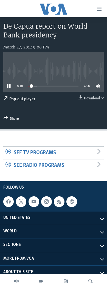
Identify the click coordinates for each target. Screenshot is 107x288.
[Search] (90, 281)
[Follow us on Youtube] (34, 201)
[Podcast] (71, 201)
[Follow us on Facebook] (8, 201)
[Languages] (66, 281)
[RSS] (59, 201)
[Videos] (41, 281)
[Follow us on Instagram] (46, 201)
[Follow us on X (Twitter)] (21, 201)
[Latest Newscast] (16, 281)
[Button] (11, 119)
